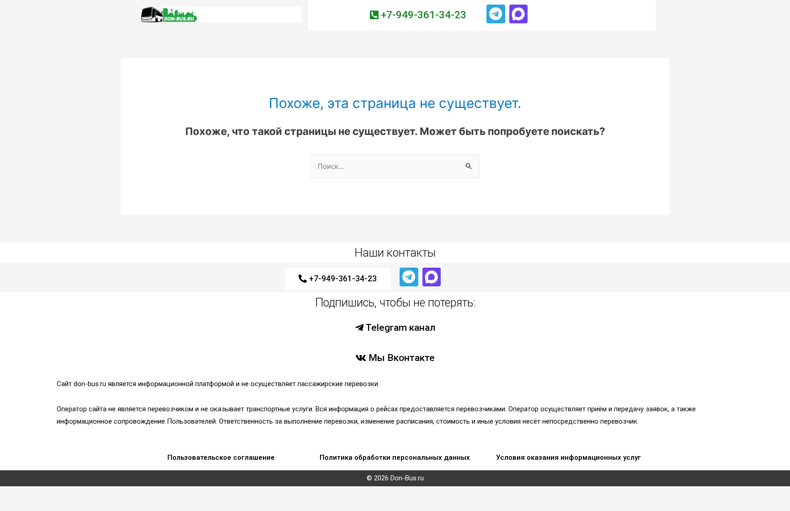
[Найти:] (395, 166)
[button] (418, 15)
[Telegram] (495, 14)
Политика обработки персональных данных (395, 457)
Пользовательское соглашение (221, 457)
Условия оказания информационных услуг (568, 457)
